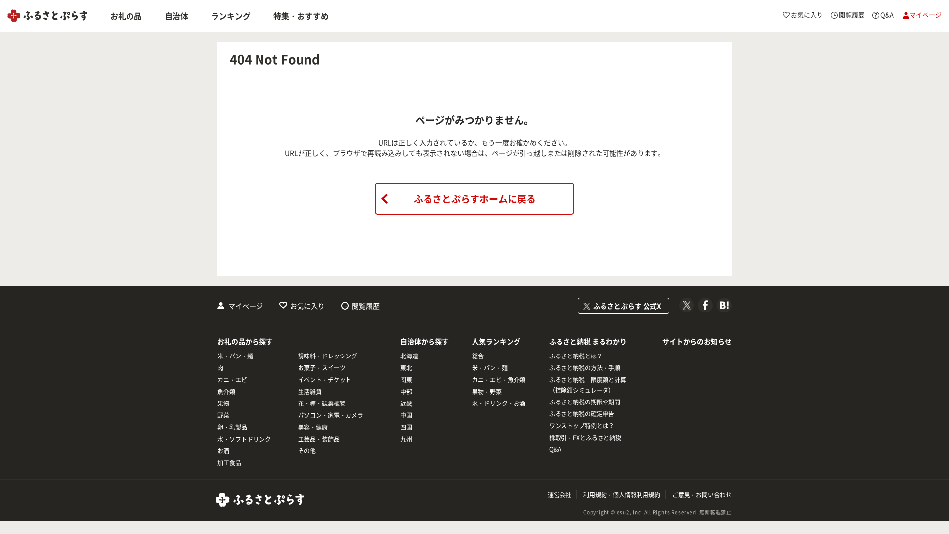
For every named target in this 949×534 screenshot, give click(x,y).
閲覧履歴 (366, 306)
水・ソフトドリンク (244, 439)
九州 (406, 439)
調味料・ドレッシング (327, 356)
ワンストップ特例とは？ (581, 425)
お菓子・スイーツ (321, 367)
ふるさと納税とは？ (576, 356)
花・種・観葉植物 (321, 403)
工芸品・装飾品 (319, 439)
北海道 (409, 356)
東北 (406, 367)
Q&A (555, 449)
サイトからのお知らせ (697, 341)
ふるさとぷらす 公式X (627, 306)
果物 (223, 403)
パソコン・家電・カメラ (330, 415)
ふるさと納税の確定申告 (581, 413)
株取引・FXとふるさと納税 (585, 437)
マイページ (245, 306)
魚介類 (226, 391)
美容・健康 (313, 427)
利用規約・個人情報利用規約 (621, 494)
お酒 (223, 450)
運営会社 (559, 494)
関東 (406, 379)
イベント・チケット (324, 379)
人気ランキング (496, 341)
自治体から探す (424, 341)
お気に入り (307, 306)
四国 (406, 427)
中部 (406, 391)
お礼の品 (126, 16)
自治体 (176, 16)
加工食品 (229, 462)
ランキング (231, 16)
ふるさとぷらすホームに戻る (475, 199)
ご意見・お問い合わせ (702, 494)
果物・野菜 (487, 391)
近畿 (406, 403)
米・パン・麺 (235, 356)
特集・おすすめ (301, 16)
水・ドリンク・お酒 (498, 403)
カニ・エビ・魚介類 (498, 379)
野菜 (223, 415)
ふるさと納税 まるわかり (588, 341)
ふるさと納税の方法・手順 (584, 367)
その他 (307, 450)
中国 (406, 415)
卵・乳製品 (232, 427)
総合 (478, 356)
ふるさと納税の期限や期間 (584, 402)
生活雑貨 (310, 391)
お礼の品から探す (245, 341)
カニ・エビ (232, 379)
